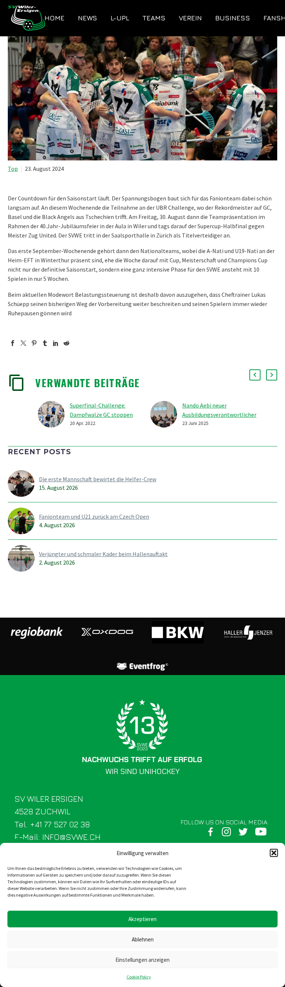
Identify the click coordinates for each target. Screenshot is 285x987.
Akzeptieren (142, 919)
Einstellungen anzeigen (142, 959)
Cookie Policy (139, 977)
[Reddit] (66, 343)
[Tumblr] (45, 343)
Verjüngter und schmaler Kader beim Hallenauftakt (103, 554)
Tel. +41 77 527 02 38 (52, 824)
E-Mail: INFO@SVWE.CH (57, 837)
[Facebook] (13, 343)
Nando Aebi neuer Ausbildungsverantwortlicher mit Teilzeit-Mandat (219, 415)
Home (55, 18)
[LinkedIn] (56, 343)
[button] (274, 853)
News (87, 18)
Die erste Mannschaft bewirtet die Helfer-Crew (97, 479)
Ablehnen (143, 939)
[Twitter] (23, 343)
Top (13, 168)
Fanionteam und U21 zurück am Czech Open (94, 516)
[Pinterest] (34, 343)
